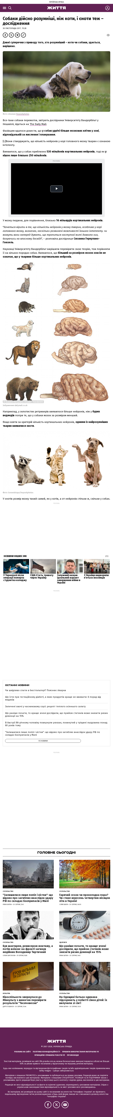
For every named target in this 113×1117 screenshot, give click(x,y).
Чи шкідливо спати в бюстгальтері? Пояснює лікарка (35, 690)
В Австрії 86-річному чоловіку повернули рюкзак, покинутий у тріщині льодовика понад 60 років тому (56, 724)
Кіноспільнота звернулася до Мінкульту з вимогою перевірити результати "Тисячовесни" (24, 1000)
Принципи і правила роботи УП (49, 1055)
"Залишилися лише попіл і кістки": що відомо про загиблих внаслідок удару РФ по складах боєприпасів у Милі (52, 733)
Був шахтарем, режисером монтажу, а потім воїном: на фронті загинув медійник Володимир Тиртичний (28, 949)
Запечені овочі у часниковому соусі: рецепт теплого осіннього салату (45, 706)
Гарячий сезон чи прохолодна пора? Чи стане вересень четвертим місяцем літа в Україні (84, 898)
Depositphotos (22, 114)
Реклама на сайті (22, 1052)
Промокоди (73, 1055)
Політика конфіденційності (46, 1052)
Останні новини (17, 685)
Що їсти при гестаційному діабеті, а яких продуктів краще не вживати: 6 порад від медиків (53, 698)
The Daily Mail (38, 124)
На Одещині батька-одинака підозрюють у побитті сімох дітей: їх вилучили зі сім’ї (83, 1000)
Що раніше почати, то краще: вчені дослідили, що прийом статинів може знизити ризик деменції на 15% (56, 714)
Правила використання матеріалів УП (80, 1052)
